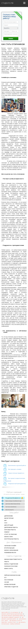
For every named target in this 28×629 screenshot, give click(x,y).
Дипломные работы (11, 527)
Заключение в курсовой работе (17, 465)
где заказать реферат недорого (10, 617)
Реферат (6, 532)
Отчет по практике (10, 534)
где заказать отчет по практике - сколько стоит (11, 621)
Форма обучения (9, 584)
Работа (6, 561)
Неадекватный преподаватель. (17, 483)
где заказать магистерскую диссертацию (12, 613)
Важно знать (8, 568)
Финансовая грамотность (13, 559)
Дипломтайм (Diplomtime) (13, 504)
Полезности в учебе (10, 566)
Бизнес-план (8, 536)
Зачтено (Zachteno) (11, 507)
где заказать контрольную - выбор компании (13, 623)
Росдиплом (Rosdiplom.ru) (13, 498)
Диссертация (8, 525)
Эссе (5, 523)
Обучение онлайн (10, 545)
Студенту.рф (7, 3)
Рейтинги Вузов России (12, 575)
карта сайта (4, 612)
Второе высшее (9, 548)
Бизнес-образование (11, 550)
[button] (24, 3)
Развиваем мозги (10, 552)
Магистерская (8, 518)
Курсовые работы (10, 530)
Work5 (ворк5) (10, 510)
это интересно (14, 612)
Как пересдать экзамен (14, 469)
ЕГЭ (5, 577)
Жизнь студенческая (11, 564)
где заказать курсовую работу (12, 618)
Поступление (8, 580)
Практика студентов (11, 587)
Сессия (6, 582)
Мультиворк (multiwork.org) (13, 501)
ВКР (5, 520)
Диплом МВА (8, 516)
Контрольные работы (11, 539)
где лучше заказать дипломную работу (12, 615)
